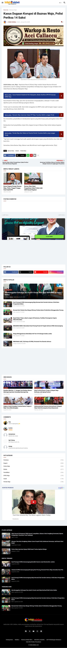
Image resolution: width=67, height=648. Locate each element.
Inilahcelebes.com (34, 645)
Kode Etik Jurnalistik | (39, 639)
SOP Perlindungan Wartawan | (53, 639)
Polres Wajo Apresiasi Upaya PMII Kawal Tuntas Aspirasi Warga (29, 549)
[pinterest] (41, 631)
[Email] (34, 155)
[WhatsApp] (27, 155)
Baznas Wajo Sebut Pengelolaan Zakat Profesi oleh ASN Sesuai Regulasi (33, 188)
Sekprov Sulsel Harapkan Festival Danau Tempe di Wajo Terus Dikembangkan (17, 407)
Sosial (33, 478)
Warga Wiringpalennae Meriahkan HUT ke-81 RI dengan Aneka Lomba (32, 333)
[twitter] (29, 631)
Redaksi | (17, 639)
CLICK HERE (49, 236)
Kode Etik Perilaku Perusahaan (33, 642)
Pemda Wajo (33, 481)
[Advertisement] (15, 251)
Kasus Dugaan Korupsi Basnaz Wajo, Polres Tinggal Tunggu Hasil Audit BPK (12, 188)
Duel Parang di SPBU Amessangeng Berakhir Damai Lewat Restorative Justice (33, 562)
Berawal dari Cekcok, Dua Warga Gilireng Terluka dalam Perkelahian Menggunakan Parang (38, 310)
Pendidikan (33, 472)
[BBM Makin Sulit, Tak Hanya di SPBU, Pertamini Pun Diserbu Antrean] (7, 343)
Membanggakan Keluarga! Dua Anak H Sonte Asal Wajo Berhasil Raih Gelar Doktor (34, 590)
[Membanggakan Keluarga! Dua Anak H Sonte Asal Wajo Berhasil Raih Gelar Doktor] (6, 592)
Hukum (17, 150)
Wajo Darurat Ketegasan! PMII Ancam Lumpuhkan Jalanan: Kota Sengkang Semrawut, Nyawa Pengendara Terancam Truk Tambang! (37, 534)
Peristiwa (33, 460)
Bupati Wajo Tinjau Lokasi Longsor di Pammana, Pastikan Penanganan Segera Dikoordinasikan (35, 318)
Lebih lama (61, 215)
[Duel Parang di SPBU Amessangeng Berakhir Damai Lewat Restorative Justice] (6, 564)
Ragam (33, 463)
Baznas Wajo (13, 10)
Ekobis (33, 469)
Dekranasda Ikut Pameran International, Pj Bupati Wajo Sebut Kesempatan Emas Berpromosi (48, 407)
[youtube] (33, 631)
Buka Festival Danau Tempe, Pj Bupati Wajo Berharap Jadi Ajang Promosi (46, 391)
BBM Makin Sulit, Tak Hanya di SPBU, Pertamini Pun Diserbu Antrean (32, 341)
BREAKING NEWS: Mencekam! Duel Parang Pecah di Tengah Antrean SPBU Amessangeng (38, 326)
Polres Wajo (23, 150)
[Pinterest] (31, 155)
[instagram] (37, 631)
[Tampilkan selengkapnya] (38, 155)
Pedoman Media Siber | (26, 639)
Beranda (5, 10)
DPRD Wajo (33, 475)
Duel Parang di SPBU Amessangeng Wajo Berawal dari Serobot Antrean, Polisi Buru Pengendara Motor (36, 303)
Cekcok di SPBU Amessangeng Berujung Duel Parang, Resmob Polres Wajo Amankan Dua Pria (37, 569)
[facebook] (25, 631)
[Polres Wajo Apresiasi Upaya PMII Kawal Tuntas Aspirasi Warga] (6, 551)
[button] (2, 2)
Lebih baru (5, 215)
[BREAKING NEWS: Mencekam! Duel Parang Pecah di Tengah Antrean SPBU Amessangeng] (7, 328)
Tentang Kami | (9, 639)
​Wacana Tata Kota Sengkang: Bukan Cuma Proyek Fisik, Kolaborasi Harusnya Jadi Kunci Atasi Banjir (37, 542)
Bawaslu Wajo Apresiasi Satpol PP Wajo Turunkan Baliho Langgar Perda (33, 115)
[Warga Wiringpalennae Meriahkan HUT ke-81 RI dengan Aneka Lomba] (7, 336)
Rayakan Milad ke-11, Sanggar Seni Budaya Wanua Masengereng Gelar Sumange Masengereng (17, 391)
